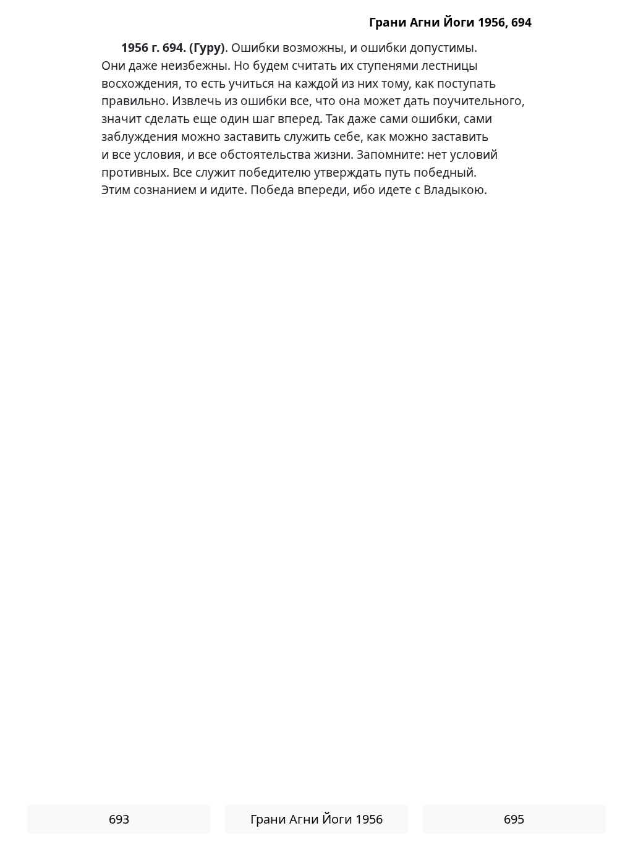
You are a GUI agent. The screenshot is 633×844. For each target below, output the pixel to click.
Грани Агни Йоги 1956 (316, 819)
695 (514, 819)
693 (119, 819)
